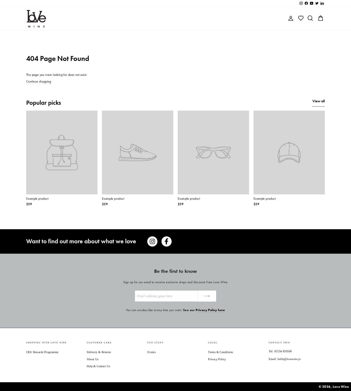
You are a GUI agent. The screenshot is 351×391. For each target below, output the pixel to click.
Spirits (180, 19)
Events (151, 352)
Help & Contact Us (98, 366)
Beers (164, 19)
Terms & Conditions (220, 352)
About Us (92, 359)
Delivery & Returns (99, 352)
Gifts (224, 19)
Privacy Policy (217, 359)
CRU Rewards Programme (42, 352)
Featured (131, 19)
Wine (149, 19)
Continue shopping (38, 81)
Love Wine (341, 386)
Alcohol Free (203, 19)
